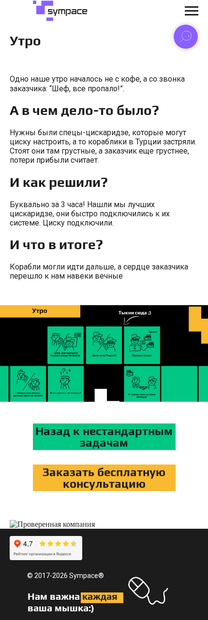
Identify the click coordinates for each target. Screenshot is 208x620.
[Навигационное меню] (191, 11)
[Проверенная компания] (52, 524)
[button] (104, 478)
